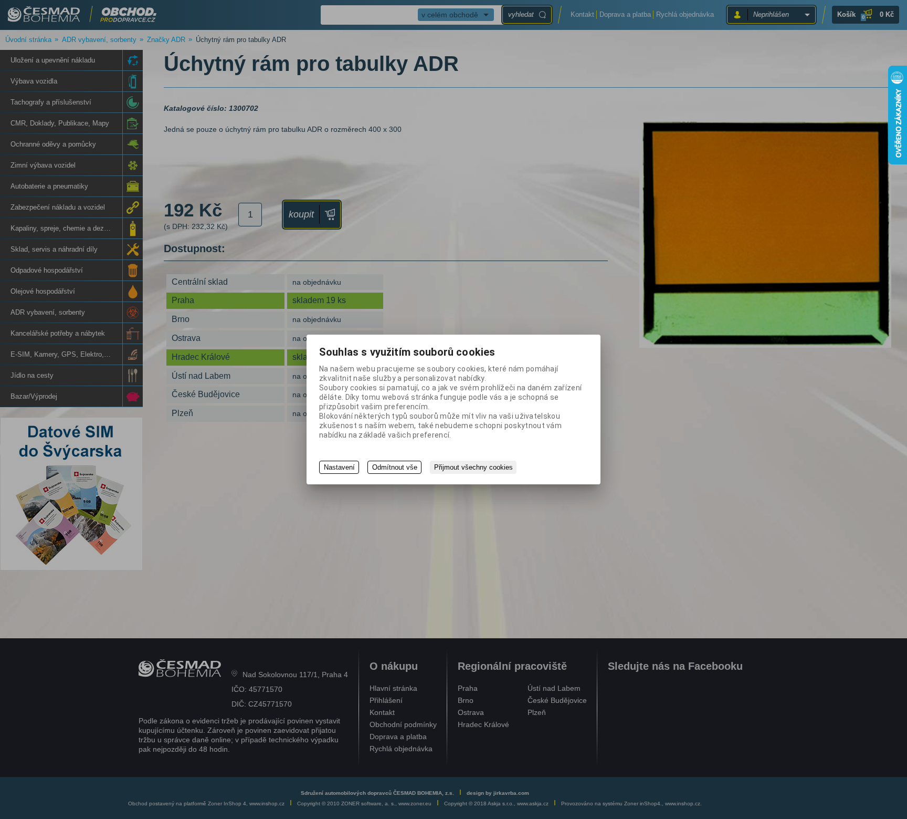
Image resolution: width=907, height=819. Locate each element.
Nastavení (339, 467)
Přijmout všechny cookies (473, 467)
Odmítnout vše (394, 467)
